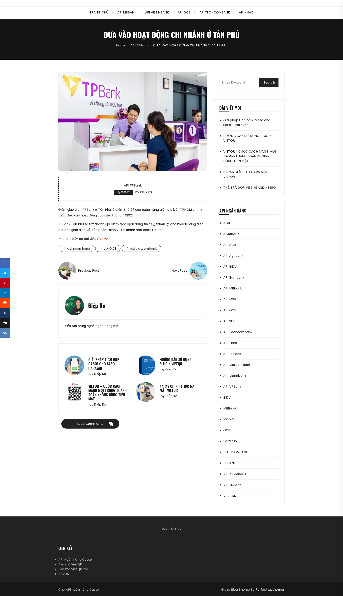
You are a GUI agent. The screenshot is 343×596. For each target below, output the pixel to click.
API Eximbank (234, 277)
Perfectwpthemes (270, 589)
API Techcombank (214, 12)
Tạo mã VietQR (70, 564)
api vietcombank (143, 248)
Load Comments (90, 423)
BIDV (227, 397)
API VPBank (232, 386)
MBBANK (230, 408)
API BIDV (230, 266)
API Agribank (233, 255)
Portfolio (230, 441)
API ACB (229, 244)
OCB (226, 430)
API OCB (184, 12)
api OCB (110, 248)
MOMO (228, 419)
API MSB (229, 299)
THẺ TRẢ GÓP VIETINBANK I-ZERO (249, 187)
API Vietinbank (157, 12)
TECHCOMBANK (235, 452)
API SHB (229, 321)
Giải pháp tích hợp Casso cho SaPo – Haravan (103, 364)
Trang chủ (99, 12)
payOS (63, 574)
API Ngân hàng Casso (75, 559)
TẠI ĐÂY (103, 238)
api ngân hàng (78, 248)
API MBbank (126, 12)
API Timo (230, 343)
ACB (226, 223)
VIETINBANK (232, 485)
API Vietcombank (237, 364)
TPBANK (229, 463)
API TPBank (133, 185)
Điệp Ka (146, 192)
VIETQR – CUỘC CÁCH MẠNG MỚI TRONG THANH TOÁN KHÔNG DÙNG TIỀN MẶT (107, 393)
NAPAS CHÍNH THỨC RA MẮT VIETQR (177, 388)
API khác (246, 12)
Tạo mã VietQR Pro (73, 569)
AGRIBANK (231, 234)
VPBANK (229, 495)
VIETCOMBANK (235, 474)
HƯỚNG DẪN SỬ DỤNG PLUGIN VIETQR (176, 361)
